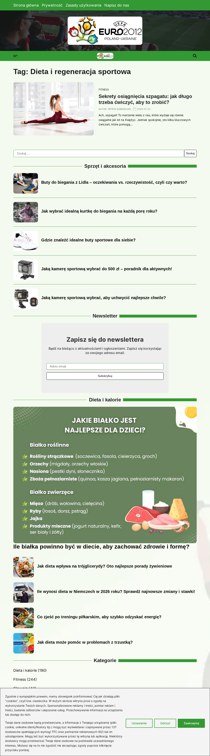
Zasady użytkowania (83, 5)
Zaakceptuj (191, 723)
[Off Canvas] (15, 56)
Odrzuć (165, 723)
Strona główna (26, 5)
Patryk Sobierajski (119, 109)
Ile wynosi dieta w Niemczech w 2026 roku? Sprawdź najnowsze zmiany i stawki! (116, 591)
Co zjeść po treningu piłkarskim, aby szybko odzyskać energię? (99, 617)
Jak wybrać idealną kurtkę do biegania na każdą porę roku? (99, 211)
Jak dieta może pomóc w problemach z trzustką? (85, 642)
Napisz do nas (116, 5)
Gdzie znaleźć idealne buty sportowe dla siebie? (88, 240)
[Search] (195, 56)
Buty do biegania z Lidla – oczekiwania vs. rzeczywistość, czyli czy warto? (114, 182)
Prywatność (52, 5)
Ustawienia (139, 723)
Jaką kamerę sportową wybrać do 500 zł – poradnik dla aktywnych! (106, 269)
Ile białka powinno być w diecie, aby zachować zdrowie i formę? (101, 546)
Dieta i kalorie (25, 670)
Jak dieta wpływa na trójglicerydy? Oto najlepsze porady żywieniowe (104, 566)
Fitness (104, 89)
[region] (105, 722)
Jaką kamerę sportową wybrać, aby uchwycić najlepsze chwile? (103, 297)
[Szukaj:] (98, 153)
